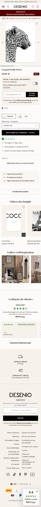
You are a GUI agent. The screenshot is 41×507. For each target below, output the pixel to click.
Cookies (25, 450)
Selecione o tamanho (10, 121)
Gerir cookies (27, 468)
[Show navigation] (3, 6)
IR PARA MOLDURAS (21, 192)
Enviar (20, 418)
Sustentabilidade (13, 448)
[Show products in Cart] (37, 6)
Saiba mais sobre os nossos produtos (20, 163)
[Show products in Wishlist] (33, 6)
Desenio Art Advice (29, 433)
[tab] (7, 65)
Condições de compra (30, 447)
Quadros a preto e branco (18, 18)
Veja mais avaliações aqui (20, 343)
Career (16, 444)
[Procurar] (8, 6)
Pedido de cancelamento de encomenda (28, 462)
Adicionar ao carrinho (20, 133)
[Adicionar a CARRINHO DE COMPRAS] (24, 235)
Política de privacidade (24, 100)
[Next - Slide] (38, 42)
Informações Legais (12, 440)
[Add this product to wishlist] (36, 23)
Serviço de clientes (29, 436)
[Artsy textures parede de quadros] (15, 269)
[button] (31, 497)
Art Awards (15, 464)
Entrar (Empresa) (13, 468)
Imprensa (15, 436)
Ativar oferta (32, 94)
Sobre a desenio (13, 433)
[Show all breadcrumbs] (4, 18)
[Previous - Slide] (2, 42)
